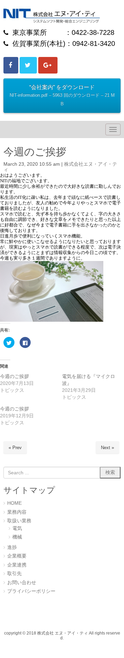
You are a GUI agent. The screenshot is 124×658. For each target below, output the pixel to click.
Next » (107, 447)
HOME (14, 503)
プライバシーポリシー (31, 591)
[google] (48, 65)
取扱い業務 (19, 520)
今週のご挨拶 (14, 376)
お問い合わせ (21, 582)
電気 (17, 528)
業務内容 (17, 512)
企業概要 (17, 556)
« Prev (15, 447)
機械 (17, 537)
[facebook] (10, 65)
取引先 (14, 573)
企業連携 (17, 565)
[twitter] (28, 65)
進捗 (12, 547)
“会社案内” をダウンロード (62, 95)
